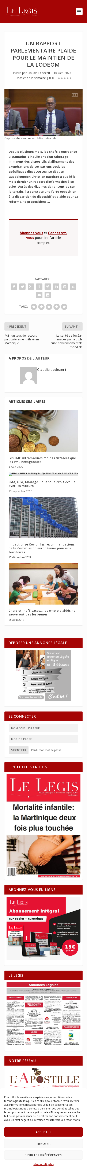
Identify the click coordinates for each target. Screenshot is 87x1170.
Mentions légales (44, 1164)
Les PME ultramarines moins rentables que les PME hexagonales (42, 460)
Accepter (44, 1132)
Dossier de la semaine (30, 78)
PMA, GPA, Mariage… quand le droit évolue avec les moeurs (42, 484)
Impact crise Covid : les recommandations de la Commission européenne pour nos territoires (42, 548)
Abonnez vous (31, 233)
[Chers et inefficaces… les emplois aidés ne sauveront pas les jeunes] (44, 584)
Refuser (43, 1143)
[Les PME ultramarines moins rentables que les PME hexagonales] (44, 431)
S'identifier (18, 750)
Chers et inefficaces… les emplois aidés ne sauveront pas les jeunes (42, 612)
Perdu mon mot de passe (46, 750)
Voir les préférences (44, 1155)
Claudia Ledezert (38, 73)
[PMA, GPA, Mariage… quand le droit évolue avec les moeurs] (44, 474)
